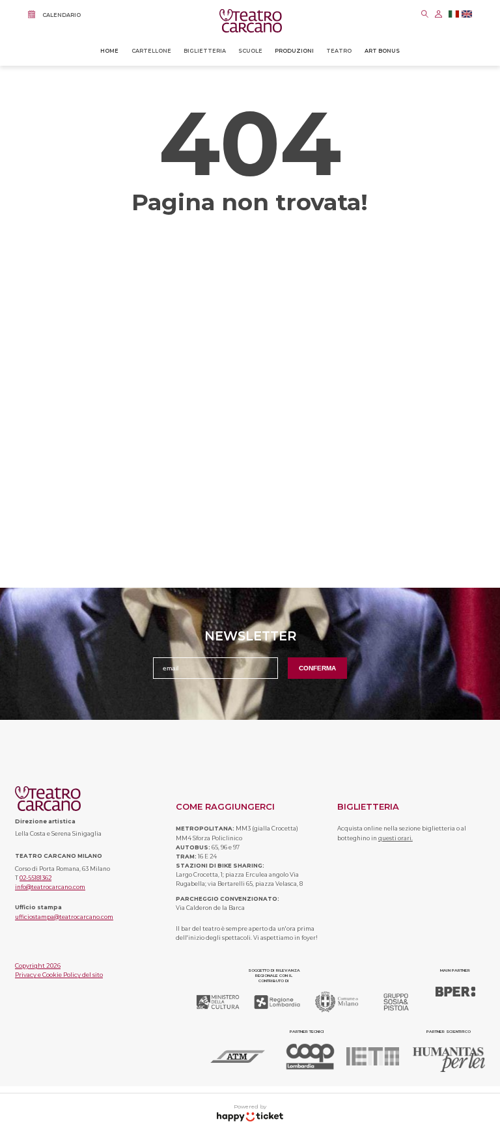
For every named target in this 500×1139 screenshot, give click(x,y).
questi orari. (395, 838)
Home (109, 51)
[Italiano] (454, 15)
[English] (467, 15)
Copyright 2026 (38, 965)
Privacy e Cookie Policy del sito (59, 974)
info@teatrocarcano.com (50, 887)
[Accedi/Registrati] (438, 14)
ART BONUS (382, 51)
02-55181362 (35, 878)
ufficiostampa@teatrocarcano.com (64, 917)
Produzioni (294, 51)
